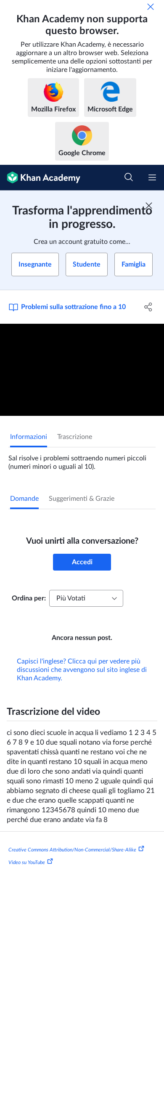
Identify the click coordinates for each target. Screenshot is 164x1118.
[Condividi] (148, 307)
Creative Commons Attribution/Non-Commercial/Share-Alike (72, 849)
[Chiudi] (150, 6)
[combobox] (86, 598)
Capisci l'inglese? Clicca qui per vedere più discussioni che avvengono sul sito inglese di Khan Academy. (82, 670)
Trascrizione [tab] (74, 436)
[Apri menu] (152, 177)
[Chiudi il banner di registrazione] (148, 205)
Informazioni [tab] (28, 436)
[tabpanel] (82, 459)
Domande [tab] (24, 498)
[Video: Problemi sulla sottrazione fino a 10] (82, 370)
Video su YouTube (26, 861)
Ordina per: (29, 598)
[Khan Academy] (40, 177)
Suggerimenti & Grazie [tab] (81, 498)
